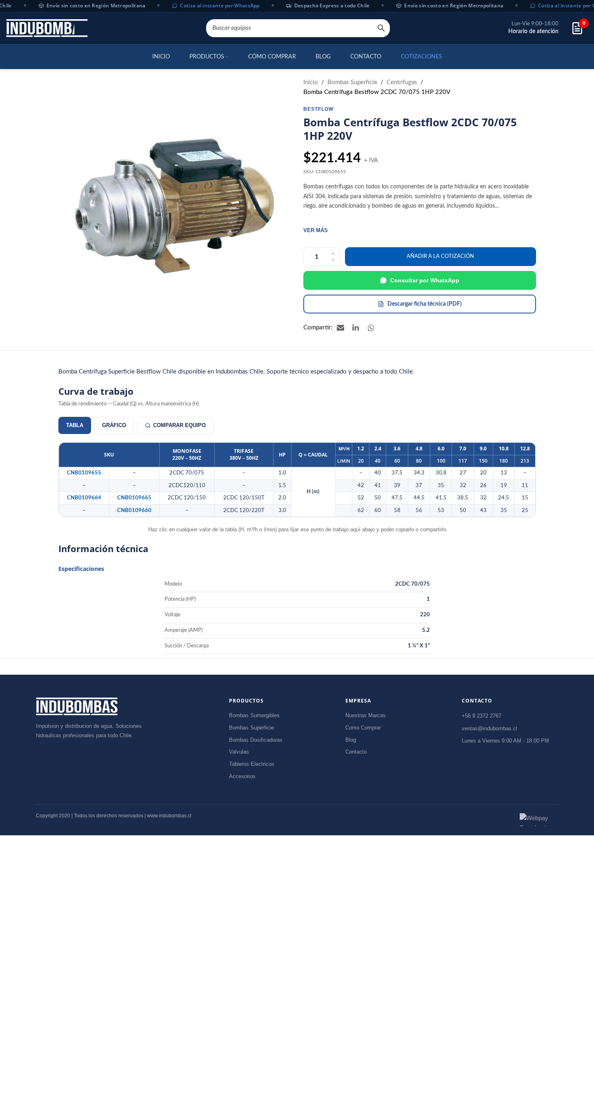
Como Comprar (363, 728)
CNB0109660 (134, 510)
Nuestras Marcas (365, 715)
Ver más (315, 230)
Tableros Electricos (251, 764)
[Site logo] (47, 28)
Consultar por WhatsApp (424, 280)
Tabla (74, 425)
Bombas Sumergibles (254, 715)
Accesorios (242, 776)
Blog (350, 740)
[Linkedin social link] (356, 328)
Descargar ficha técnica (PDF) (424, 304)
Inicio (310, 82)
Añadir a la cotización (440, 256)
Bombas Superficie (352, 82)
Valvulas (239, 752)
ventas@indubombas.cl (489, 728)
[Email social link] (340, 328)
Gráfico (114, 425)
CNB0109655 (84, 472)
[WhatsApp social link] (371, 328)
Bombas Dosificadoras (256, 740)
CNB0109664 (84, 497)
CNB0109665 (134, 497)
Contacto (356, 752)
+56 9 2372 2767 (481, 716)
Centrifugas (402, 82)
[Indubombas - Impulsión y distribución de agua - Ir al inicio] (77, 706)
